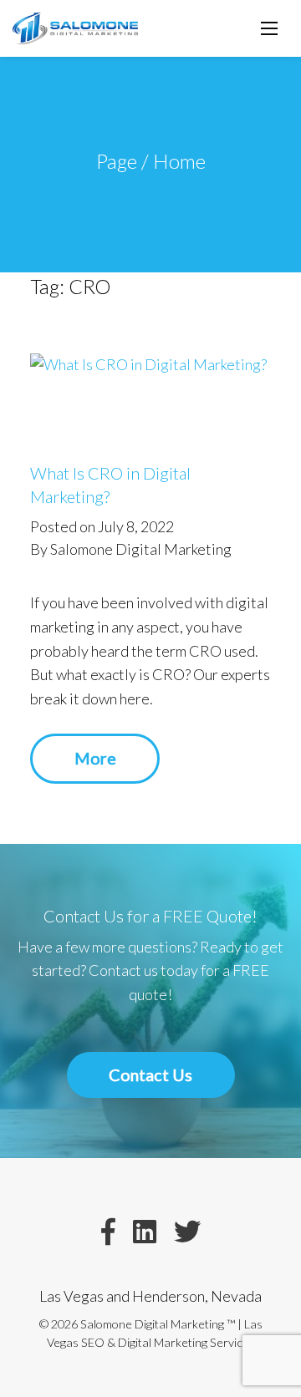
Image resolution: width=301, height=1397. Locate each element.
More (95, 758)
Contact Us (150, 1074)
